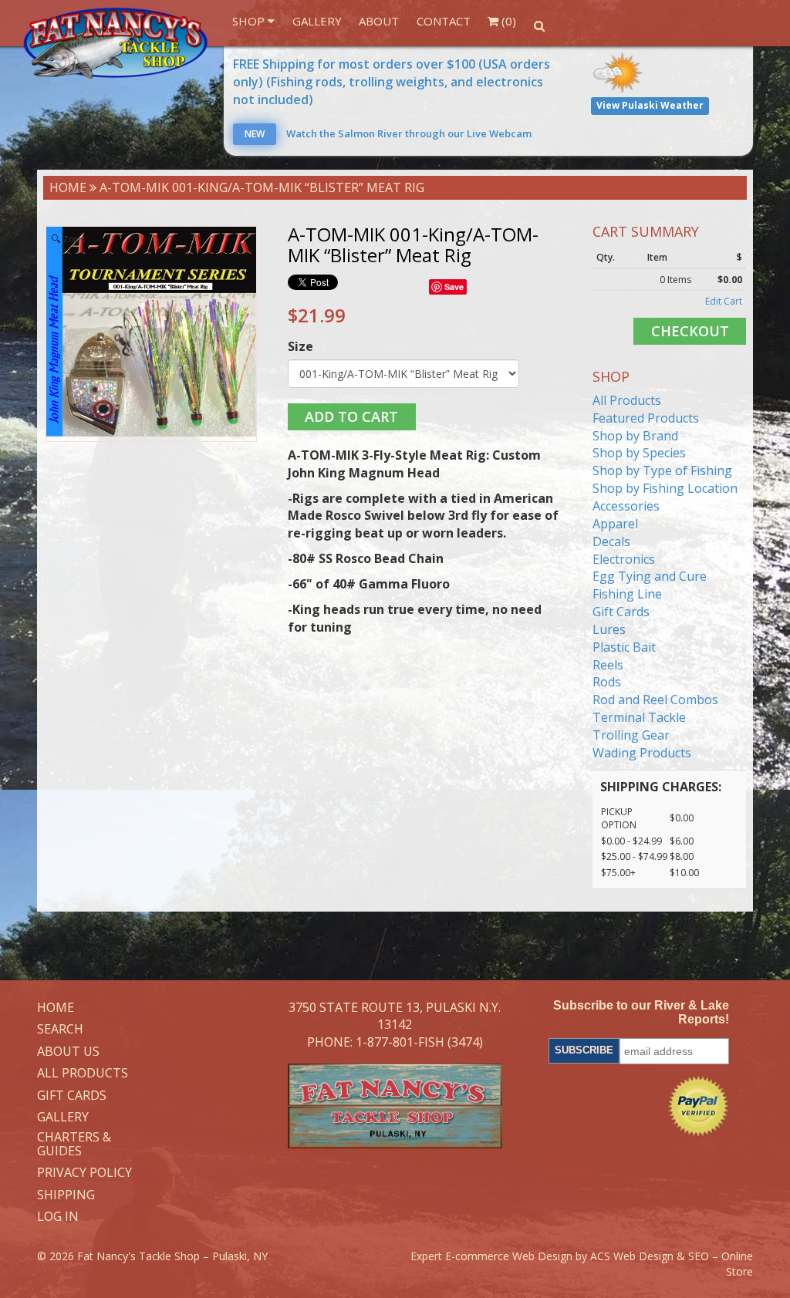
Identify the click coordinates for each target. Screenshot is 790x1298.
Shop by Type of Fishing (662, 470)
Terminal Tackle (639, 717)
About (379, 21)
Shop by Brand (635, 435)
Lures (609, 629)
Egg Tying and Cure (649, 576)
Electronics (623, 559)
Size (300, 346)
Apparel (615, 523)
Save (454, 286)
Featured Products (645, 418)
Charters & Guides (74, 1144)
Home (67, 187)
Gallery (317, 21)
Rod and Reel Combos (655, 699)
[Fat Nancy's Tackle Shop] (115, 43)
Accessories (626, 505)
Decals (611, 541)
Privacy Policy (84, 1173)
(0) (507, 21)
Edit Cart (723, 301)
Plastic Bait (624, 647)
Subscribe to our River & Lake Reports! (641, 1012)
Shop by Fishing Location (665, 488)
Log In (58, 1217)
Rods (606, 681)
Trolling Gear (631, 735)
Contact (444, 21)
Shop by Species (639, 452)
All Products (626, 400)
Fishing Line (627, 593)
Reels (607, 664)
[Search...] (539, 25)
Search (60, 1030)
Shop (250, 21)
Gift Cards (621, 611)
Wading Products (641, 752)
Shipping (66, 1195)
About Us (68, 1052)
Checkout (690, 331)
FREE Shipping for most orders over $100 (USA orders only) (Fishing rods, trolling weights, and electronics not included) (391, 82)
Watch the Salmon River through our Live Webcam (388, 133)
